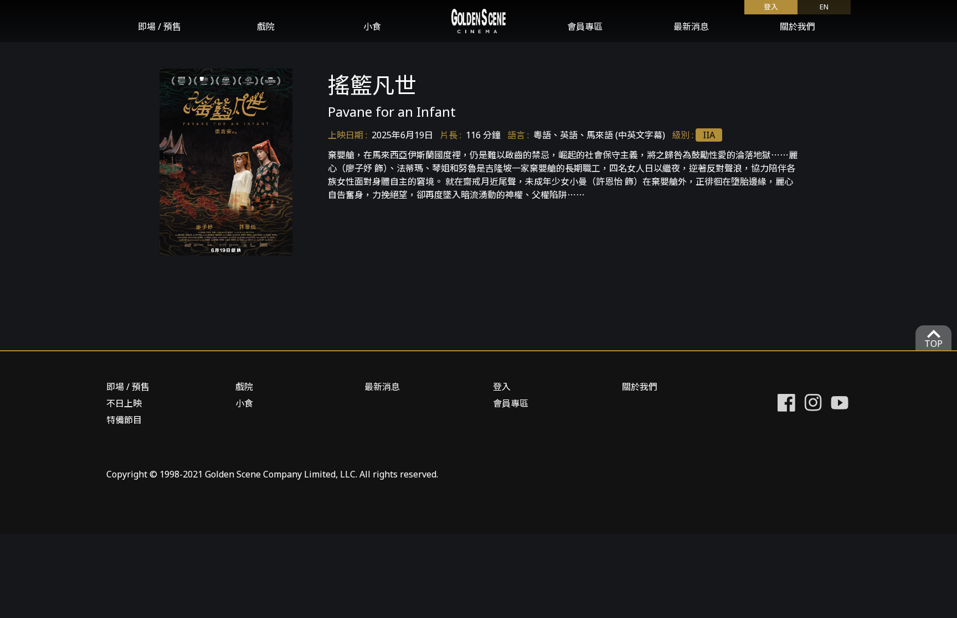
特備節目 (124, 420)
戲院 (266, 26)
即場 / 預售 (159, 26)
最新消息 (691, 26)
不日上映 (124, 403)
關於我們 (797, 26)
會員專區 (585, 26)
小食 (372, 26)
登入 (502, 387)
